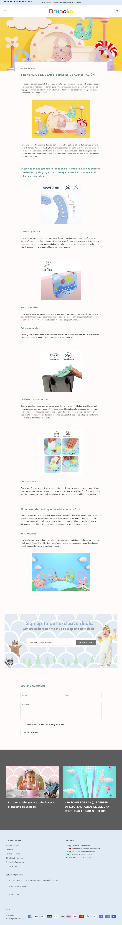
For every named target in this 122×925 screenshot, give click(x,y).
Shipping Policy (12, 866)
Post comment (32, 732)
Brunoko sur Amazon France (83, 851)
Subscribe (15, 895)
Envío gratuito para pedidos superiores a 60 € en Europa (61, 2)
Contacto (9, 849)
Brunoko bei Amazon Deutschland (86, 848)
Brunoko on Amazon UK (82, 845)
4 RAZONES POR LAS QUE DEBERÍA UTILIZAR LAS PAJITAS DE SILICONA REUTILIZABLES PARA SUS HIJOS (87, 807)
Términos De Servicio (14, 858)
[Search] (117, 11)
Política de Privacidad (14, 854)
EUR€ (8, 910)
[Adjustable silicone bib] (61, 203)
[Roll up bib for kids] (61, 371)
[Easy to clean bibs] (61, 452)
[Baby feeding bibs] (61, 119)
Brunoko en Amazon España (82, 857)
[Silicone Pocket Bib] (61, 572)
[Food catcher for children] (61, 280)
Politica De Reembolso (15, 862)
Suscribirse (85, 643)
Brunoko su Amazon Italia (81, 854)
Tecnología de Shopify (15, 918)
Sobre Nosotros (12, 845)
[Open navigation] (5, 11)
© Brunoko (10, 915)
